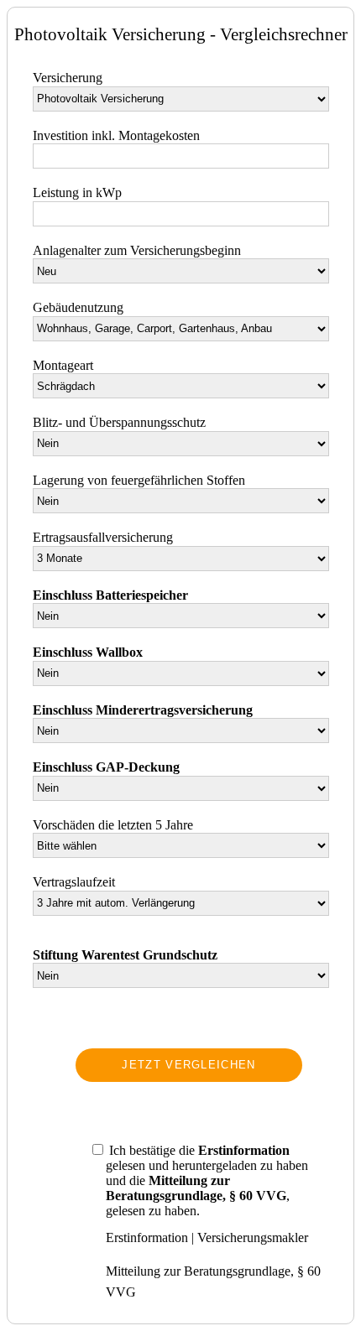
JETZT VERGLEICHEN (188, 1064)
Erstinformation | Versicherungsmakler (207, 1237)
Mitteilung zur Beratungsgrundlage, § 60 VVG (213, 1281)
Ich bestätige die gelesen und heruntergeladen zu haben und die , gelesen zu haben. (207, 1180)
